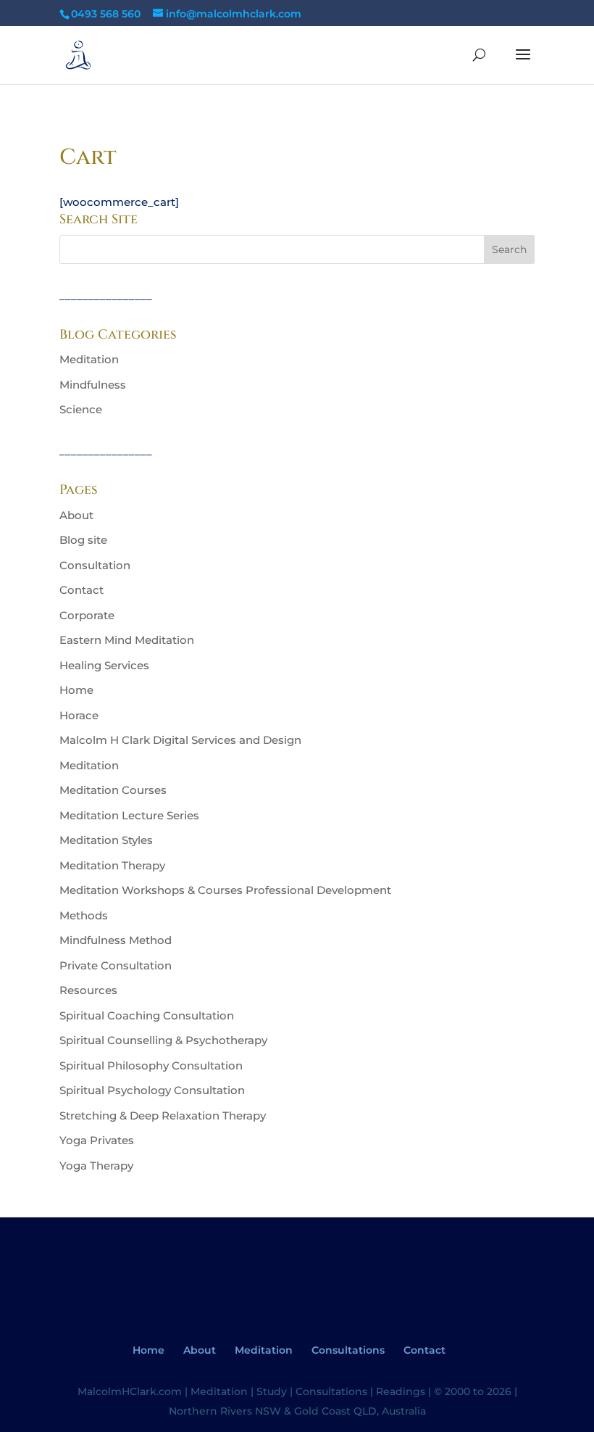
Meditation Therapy (112, 865)
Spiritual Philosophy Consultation (151, 1065)
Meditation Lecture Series (129, 815)
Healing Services (104, 665)
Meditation (89, 359)
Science (80, 409)
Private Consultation (115, 965)
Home (76, 690)
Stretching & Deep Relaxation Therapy (162, 1115)
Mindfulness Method (115, 940)
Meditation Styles (106, 840)
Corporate (86, 615)
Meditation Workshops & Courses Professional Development (225, 890)
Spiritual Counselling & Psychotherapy (163, 1040)
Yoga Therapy (96, 1165)
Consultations (348, 1350)
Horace (79, 715)
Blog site (83, 540)
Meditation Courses (113, 790)
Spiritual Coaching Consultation (146, 1015)
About (76, 515)
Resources (88, 990)
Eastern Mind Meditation (126, 640)
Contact (81, 590)
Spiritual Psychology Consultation (152, 1090)
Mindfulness (92, 385)
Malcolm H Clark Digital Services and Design (180, 740)
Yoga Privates (96, 1140)
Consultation (94, 565)
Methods (83, 915)
